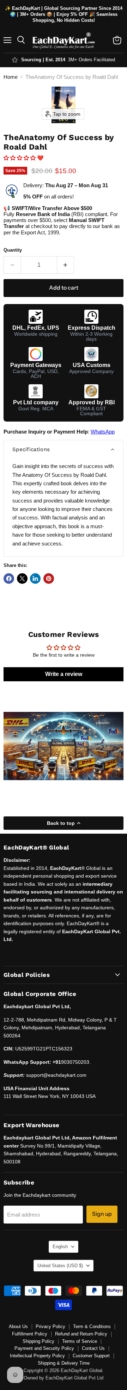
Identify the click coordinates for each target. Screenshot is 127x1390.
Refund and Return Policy (81, 1334)
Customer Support (91, 1355)
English (60, 1246)
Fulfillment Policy (29, 1334)
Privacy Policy (50, 1326)
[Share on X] (22, 578)
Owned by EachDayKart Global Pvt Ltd (63, 1377)
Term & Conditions (92, 1326)
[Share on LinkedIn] (35, 578)
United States (60, 1265)
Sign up (102, 1214)
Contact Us (93, 1348)
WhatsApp (103, 432)
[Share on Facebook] (9, 578)
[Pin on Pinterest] (48, 578)
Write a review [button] (63, 674)
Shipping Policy (38, 1341)
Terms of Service (79, 1341)
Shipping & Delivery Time (64, 1363)
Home (11, 77)
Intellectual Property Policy (37, 1355)
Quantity (13, 250)
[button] (20, 158)
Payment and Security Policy (44, 1348)
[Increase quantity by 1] (65, 265)
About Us (18, 1326)
